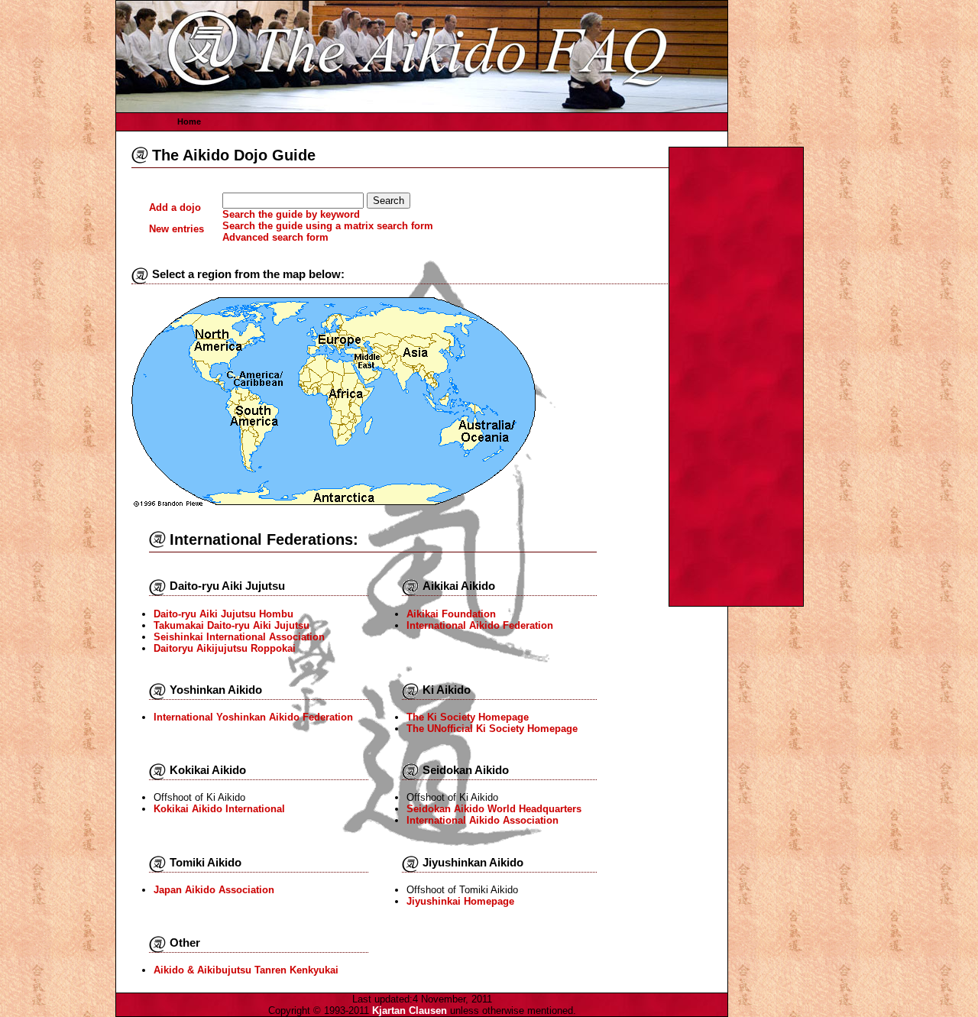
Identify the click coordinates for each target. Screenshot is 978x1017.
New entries (176, 229)
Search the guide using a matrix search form (327, 226)
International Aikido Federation (479, 625)
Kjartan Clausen (409, 1010)
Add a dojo (175, 207)
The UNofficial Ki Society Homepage (492, 728)
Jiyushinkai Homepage (460, 901)
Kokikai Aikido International (219, 809)
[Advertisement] (736, 376)
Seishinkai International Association (239, 637)
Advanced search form (275, 237)
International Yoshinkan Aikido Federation (253, 717)
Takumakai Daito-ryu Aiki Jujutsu (231, 625)
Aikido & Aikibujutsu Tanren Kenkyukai (246, 970)
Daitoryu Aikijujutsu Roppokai (225, 648)
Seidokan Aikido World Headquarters (493, 809)
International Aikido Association (482, 820)
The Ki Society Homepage (467, 717)
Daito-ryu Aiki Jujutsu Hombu (223, 614)
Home (189, 121)
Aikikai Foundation (451, 614)
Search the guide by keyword (291, 214)
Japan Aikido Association (214, 890)
